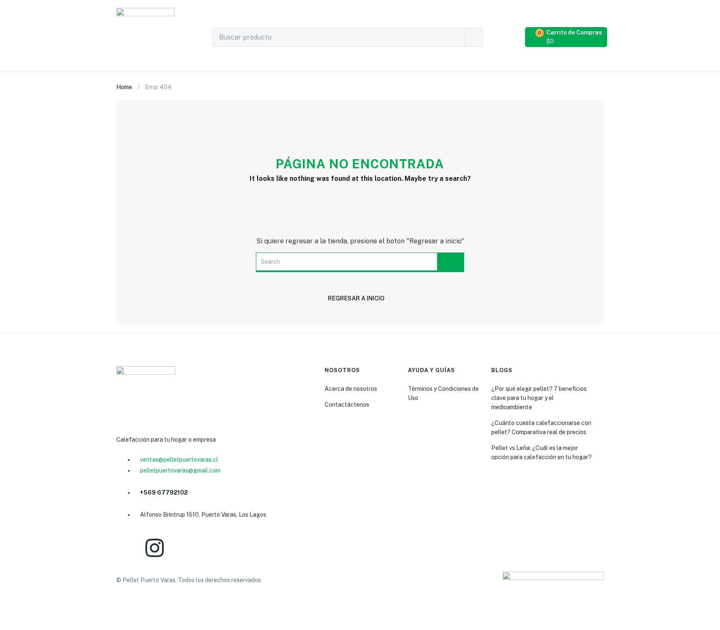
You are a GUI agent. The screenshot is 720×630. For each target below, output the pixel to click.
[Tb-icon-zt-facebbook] (126, 548)
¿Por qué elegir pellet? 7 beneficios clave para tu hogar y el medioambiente (539, 397)
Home (124, 87)
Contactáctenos (347, 404)
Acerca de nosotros (351, 388)
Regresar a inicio (356, 298)
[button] (567, 37)
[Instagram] (154, 548)
